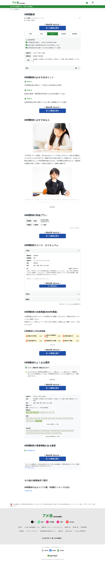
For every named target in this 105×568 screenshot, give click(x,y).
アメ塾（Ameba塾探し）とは (31, 527)
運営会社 (60, 531)
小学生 (28, 251)
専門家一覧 (76, 527)
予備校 (32, 20)
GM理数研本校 (30, 450)
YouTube (71, 522)
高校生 (28, 299)
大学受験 (51, 522)
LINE (42, 522)
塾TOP (11, 9)
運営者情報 (84, 527)
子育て (61, 522)
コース (52, 34)
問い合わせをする (29, 467)
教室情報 (74, 34)
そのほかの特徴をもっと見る (52, 424)
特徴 (30, 34)
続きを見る (52, 207)
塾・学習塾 (27, 20)
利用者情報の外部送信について (48, 531)
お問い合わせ (68, 531)
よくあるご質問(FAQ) (80, 531)
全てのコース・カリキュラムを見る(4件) (69, 304)
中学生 (28, 294)
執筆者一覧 (67, 527)
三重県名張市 (28, 491)
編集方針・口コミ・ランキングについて (52, 527)
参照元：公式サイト (73, 268)
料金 (41, 34)
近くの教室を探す (52, 28)
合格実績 (63, 34)
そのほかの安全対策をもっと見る (52, 436)
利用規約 (21, 531)
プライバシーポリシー (32, 531)
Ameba (46, 550)
